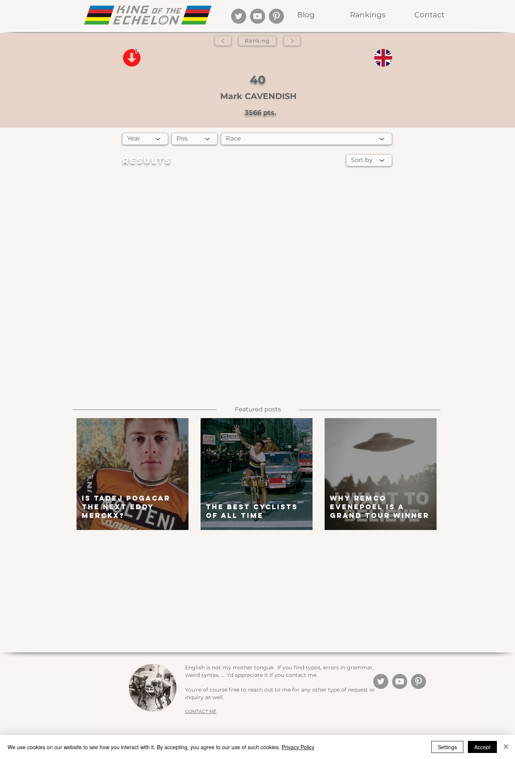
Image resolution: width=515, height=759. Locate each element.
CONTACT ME (200, 711)
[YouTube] (257, 16)
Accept (482, 747)
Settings (447, 747)
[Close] (505, 747)
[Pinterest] (276, 16)
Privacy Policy (298, 747)
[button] (368, 15)
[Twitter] (238, 16)
